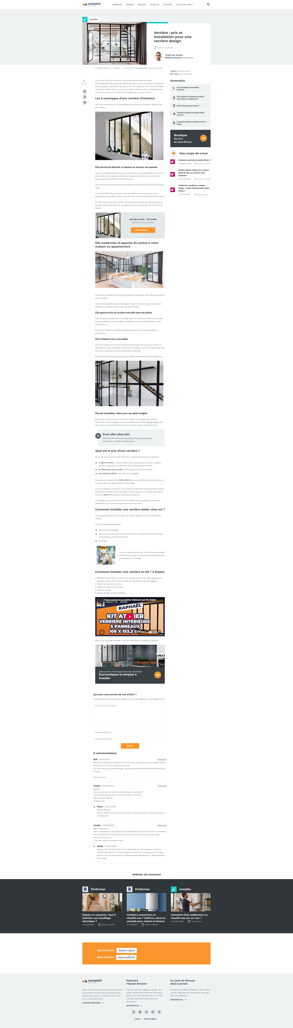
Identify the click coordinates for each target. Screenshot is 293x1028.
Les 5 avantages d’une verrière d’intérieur (186, 88)
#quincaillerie (126, 957)
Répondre (162, 759)
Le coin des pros (183, 4)
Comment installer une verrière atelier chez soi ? (189, 114)
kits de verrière (153, 422)
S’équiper (167, 4)
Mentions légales (150, 1019)
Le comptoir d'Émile (102, 68)
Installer (154, 4)
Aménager (117, 4)
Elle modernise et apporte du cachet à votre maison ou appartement (188, 98)
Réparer (130, 4)
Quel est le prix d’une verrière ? (186, 106)
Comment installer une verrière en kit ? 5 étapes (189, 123)
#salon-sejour (126, 950)
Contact (137, 1019)
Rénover (142, 4)
